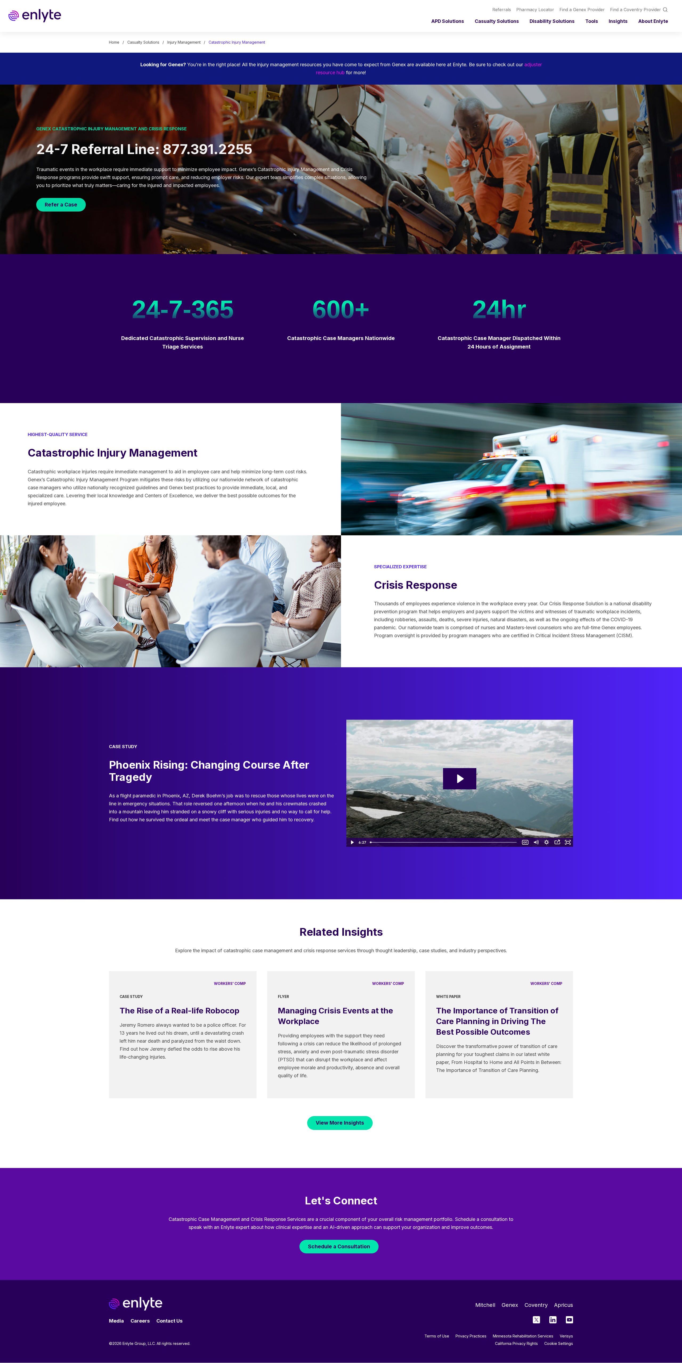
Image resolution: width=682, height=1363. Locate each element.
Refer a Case (61, 204)
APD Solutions (447, 21)
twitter (536, 1319)
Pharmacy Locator (535, 9)
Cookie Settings (558, 1343)
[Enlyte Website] (135, 1304)
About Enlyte (653, 21)
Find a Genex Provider (582, 9)
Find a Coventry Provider (635, 9)
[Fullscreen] (567, 842)
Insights (618, 21)
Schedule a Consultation (339, 1246)
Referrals (501, 9)
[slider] (444, 842)
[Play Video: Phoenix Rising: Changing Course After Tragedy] (459, 778)
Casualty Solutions (497, 21)
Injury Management (184, 42)
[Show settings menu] (546, 842)
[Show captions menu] (525, 842)
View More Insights (340, 1123)
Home (114, 42)
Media (116, 1321)
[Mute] (535, 842)
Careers (140, 1321)
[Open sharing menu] (557, 842)
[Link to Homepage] (35, 15)
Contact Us (169, 1321)
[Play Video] (351, 842)
